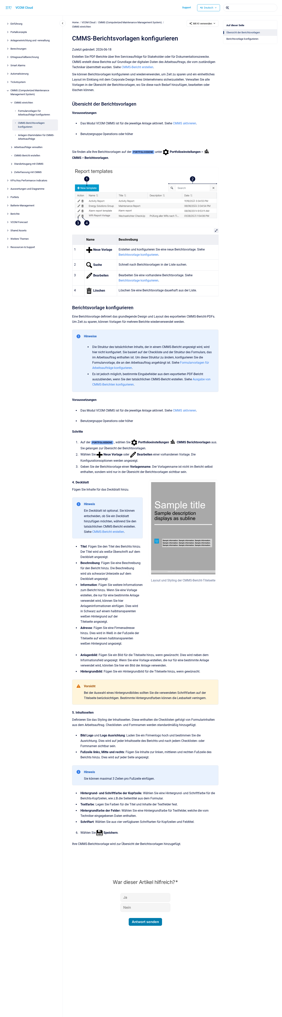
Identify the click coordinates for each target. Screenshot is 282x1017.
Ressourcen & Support (22, 247)
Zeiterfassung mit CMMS (28, 172)
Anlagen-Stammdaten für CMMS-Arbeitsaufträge (36, 137)
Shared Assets (18, 230)
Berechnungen (18, 48)
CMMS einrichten (23, 102)
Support (186, 7)
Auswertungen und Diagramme (27, 189)
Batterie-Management (22, 205)
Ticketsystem (18, 82)
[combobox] (250, 7)
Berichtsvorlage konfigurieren (242, 38)
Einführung (16, 23)
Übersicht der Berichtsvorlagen (243, 32)
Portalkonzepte (18, 32)
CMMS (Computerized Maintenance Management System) (29, 92)
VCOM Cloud (24, 7)
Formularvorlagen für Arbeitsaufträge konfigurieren (34, 112)
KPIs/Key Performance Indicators (28, 180)
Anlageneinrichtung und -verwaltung (30, 40)
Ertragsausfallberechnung (24, 57)
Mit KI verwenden (202, 23)
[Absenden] (227, 8)
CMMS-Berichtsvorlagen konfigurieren (31, 125)
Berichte (15, 214)
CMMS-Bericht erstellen (27, 155)
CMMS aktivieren (184, 123)
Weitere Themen (19, 239)
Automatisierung (19, 73)
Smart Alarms (17, 65)
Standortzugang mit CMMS (28, 164)
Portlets (14, 197)
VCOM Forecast (19, 222)
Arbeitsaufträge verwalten (28, 147)
